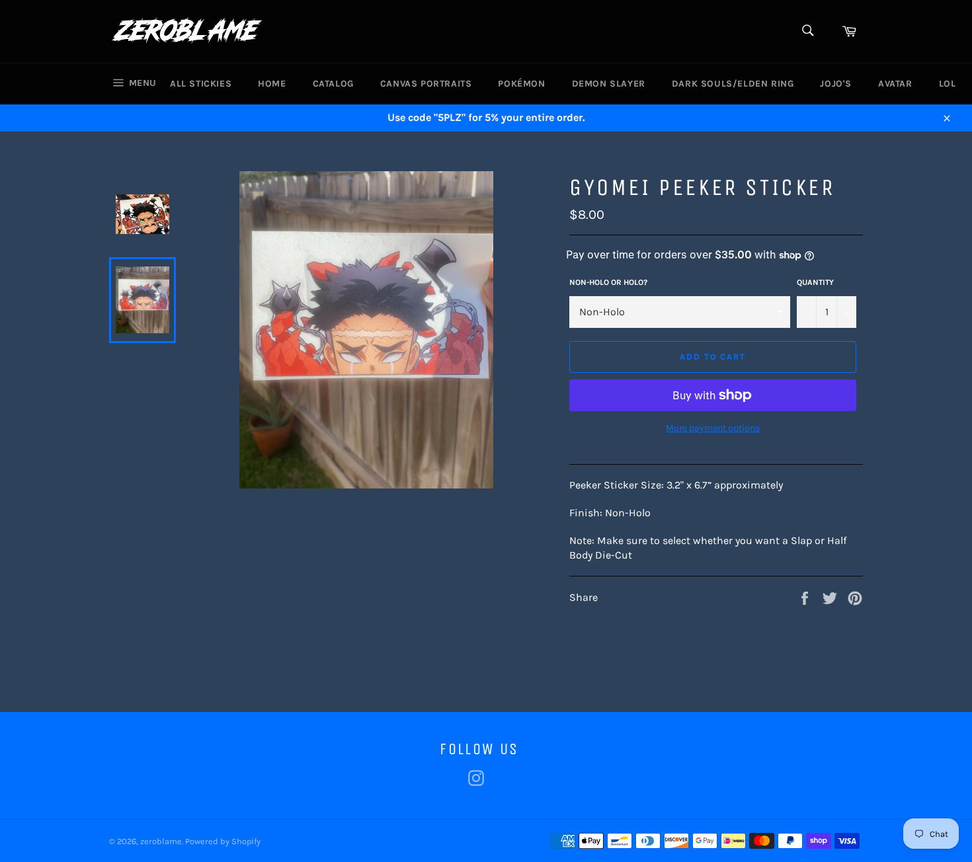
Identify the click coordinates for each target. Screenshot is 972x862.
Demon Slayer (608, 83)
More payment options (713, 428)
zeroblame (161, 841)
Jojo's (836, 83)
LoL (947, 83)
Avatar (895, 83)
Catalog (333, 83)
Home (272, 83)
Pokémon (521, 83)
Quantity (815, 282)
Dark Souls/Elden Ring (733, 83)
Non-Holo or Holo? (608, 282)
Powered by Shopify (223, 841)
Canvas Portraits (426, 83)
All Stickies (200, 83)
